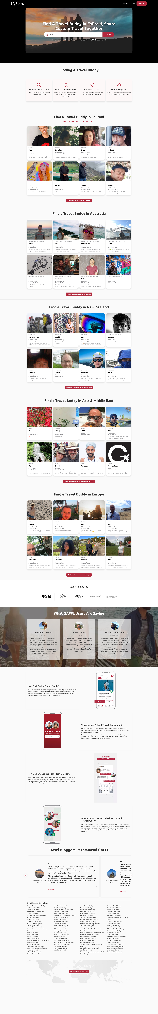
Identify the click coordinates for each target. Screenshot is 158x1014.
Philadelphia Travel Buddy (61, 913)
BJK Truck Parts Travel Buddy (115, 929)
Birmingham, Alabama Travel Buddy (37, 948)
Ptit (30, 279)
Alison (110, 372)
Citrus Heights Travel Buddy (88, 921)
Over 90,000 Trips (92, 40)
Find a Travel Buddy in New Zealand (79, 307)
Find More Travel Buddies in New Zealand (79, 387)
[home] (17, 3)
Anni (109, 559)
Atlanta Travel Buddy (33, 917)
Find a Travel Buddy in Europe (79, 494)
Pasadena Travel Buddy (113, 923)
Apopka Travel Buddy (86, 950)
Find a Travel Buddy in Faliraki (79, 117)
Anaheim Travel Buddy (60, 950)
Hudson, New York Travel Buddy (36, 906)
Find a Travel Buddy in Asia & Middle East (79, 401)
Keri (82, 337)
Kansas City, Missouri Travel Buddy (63, 909)
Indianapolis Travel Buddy (34, 952)
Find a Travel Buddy (75, 122)
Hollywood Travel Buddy (61, 948)
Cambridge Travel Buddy (87, 925)
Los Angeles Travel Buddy (34, 908)
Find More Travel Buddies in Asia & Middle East (79, 481)
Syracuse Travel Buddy (113, 938)
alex (30, 150)
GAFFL (65, 122)
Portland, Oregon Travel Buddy (35, 946)
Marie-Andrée (34, 337)
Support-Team (113, 466)
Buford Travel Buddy (86, 908)
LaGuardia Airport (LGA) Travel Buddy (64, 942)
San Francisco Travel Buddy (34, 927)
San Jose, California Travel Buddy (36, 915)
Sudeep (84, 559)
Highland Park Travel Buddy (61, 940)
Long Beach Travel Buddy (114, 921)
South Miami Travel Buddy (61, 921)
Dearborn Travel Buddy (113, 911)
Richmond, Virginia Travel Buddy (89, 934)
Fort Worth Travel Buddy (114, 931)
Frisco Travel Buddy (112, 934)
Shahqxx (58, 431)
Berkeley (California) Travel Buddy (90, 923)
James (110, 243)
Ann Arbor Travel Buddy (114, 906)
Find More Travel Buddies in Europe (79, 575)
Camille (58, 337)
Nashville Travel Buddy (60, 946)
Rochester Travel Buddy (114, 915)
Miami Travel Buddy (85, 931)
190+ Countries (69, 40)
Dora (83, 150)
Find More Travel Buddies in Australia (79, 294)
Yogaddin (84, 466)
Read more (51, 889)
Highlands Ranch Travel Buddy (89, 919)
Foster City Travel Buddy (114, 940)
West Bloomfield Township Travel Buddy (92, 932)
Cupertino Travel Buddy (60, 923)
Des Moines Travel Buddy (87, 911)
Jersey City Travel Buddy (34, 921)
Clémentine (85, 243)
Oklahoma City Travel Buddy (115, 952)
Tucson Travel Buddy (113, 909)
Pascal (110, 185)
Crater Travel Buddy (112, 932)
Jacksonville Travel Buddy (61, 925)
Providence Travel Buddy (61, 932)
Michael (111, 150)
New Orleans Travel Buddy (88, 938)
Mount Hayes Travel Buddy (61, 934)
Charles (58, 372)
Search (108, 34)
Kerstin (31, 524)
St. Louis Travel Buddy (60, 929)
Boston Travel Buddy (33, 936)
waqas (57, 185)
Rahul (83, 279)
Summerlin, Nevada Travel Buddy (116, 936)
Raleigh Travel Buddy (86, 927)
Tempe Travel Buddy (113, 925)
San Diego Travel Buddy (33, 944)
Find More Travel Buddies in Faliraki (79, 200)
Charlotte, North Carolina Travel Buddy (65, 915)
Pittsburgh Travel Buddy (60, 931)
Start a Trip (126, 3)
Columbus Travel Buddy (60, 906)
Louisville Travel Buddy (113, 927)
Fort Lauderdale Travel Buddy (62, 944)
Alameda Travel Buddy (86, 906)
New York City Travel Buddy (35, 923)
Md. (30, 466)
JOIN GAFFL (141, 3)
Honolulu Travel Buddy (60, 938)
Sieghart (32, 372)
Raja (56, 243)
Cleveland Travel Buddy (114, 908)
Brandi (57, 466)
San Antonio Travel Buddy (61, 911)
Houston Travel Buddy (33, 942)
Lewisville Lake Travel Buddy (88, 936)
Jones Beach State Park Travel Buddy (90, 929)
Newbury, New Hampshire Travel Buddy (38, 940)
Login (133, 3)
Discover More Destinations (79, 972)
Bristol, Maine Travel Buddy (115, 948)
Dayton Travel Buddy (113, 942)
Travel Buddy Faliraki (89, 122)
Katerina (84, 372)
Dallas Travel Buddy (32, 932)
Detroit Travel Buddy (113, 913)
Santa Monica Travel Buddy (115, 944)
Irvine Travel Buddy (59, 936)
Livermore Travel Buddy (60, 919)
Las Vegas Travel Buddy (87, 915)
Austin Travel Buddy (32, 934)
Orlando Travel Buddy (60, 908)
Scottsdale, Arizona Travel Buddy (89, 948)
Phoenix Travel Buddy (33, 938)
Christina (58, 150)
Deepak (110, 431)
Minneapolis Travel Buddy (87, 909)
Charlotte (58, 279)
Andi (56, 524)
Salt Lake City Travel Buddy (88, 917)
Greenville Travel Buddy (87, 940)
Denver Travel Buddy (33, 919)
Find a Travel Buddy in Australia (79, 213)
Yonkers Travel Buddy (33, 954)
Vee (30, 185)
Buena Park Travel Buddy (87, 913)
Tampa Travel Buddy (32, 950)
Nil (30, 431)
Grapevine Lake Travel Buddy (115, 946)
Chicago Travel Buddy (33, 909)
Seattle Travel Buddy (33, 913)
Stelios (83, 185)
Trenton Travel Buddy (33, 925)
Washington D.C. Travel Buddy (35, 911)
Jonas (31, 243)
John (83, 431)
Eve (82, 524)
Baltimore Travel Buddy (60, 927)
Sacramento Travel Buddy (61, 917)
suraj (109, 279)
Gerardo (111, 337)
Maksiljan (32, 559)
